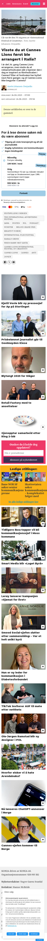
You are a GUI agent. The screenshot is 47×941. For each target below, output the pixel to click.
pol (25, 223)
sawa (6, 223)
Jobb (8, 4)
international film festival (19, 235)
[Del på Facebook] (5, 262)
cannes (25, 253)
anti (34, 253)
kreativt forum (12, 231)
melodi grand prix (26, 227)
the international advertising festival (20, 218)
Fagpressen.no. (12, 926)
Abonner (35, 4)
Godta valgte (22, 934)
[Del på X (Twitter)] (9, 262)
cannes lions (11, 253)
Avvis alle (11, 934)
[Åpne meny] (44, 4)
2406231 (7, 257)
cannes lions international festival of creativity (19, 248)
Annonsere (17, 4)
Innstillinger (40, 939)
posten (16, 223)
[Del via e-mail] (13, 262)
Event (25, 4)
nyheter (8, 227)
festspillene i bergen (15, 213)
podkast (34, 223)
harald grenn (11, 239)
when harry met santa (16, 243)
